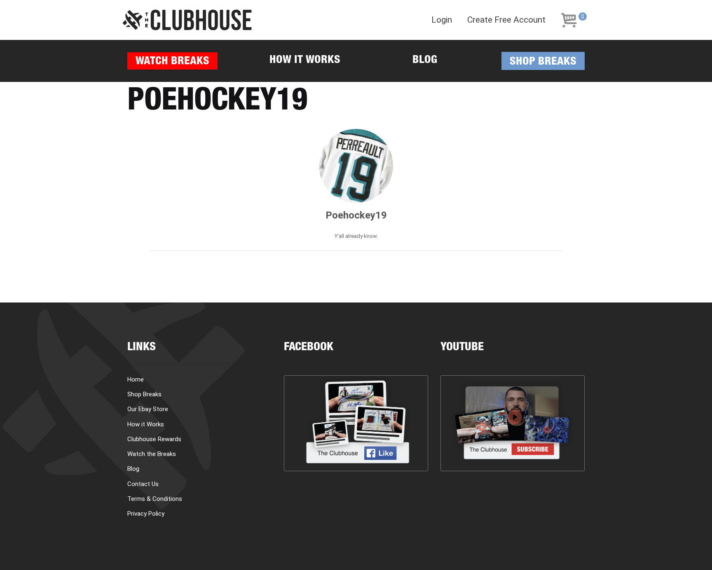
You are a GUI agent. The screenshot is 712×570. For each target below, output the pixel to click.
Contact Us (143, 484)
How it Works (304, 60)
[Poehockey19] (356, 166)
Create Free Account (506, 20)
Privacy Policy (145, 513)
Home (135, 379)
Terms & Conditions (154, 499)
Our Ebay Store (147, 409)
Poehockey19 (356, 215)
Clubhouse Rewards (154, 439)
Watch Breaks (172, 61)
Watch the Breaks (151, 454)
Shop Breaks (543, 62)
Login (441, 20)
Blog (424, 60)
